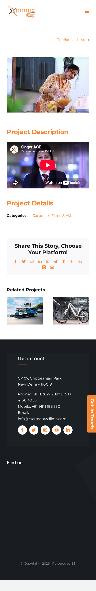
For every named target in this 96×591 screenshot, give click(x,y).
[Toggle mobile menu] (87, 11)
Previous (65, 40)
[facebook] (22, 430)
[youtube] (56, 430)
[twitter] (33, 430)
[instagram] (45, 430)
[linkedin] (68, 430)
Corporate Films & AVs (52, 215)
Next (81, 40)
